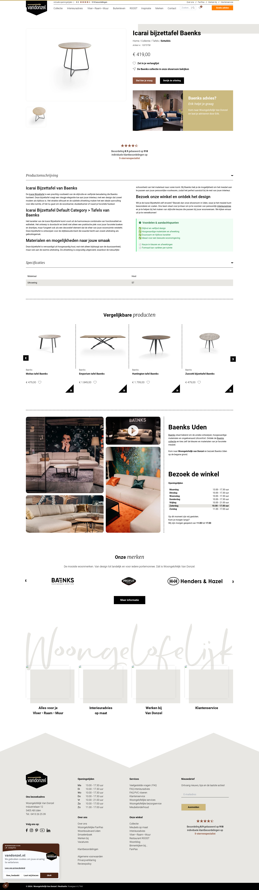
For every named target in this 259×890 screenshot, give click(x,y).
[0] (200, 8)
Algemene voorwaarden (90, 856)
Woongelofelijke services (142, 799)
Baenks (171, 435)
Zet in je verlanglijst (148, 63)
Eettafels (166, 40)
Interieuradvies (137, 831)
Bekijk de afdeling (172, 80)
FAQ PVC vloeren (138, 792)
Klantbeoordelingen (88, 849)
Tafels (155, 40)
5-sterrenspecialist (129, 158)
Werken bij (212, 2)
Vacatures (83, 841)
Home (136, 40)
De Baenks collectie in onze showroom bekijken (163, 69)
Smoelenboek (85, 834)
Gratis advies (222, 7)
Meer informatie (129, 600)
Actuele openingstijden (63, 2)
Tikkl (81, 886)
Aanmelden (193, 807)
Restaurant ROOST (139, 838)
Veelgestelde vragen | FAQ (143, 785)
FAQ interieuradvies (140, 789)
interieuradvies (224, 206)
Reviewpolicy (84, 863)
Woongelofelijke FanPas (90, 827)
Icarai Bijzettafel (36, 194)
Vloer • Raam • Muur (140, 834)
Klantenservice (227, 2)
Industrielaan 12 (34, 806)
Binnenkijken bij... (138, 845)
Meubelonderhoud (139, 807)
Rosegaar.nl (73, 886)
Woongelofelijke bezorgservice (145, 803)
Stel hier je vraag (144, 80)
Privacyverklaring (87, 860)
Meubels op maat (139, 827)
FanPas (201, 2)
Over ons (190, 2)
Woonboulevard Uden (89, 831)
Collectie (145, 40)
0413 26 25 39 (38, 814)
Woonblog (135, 841)
